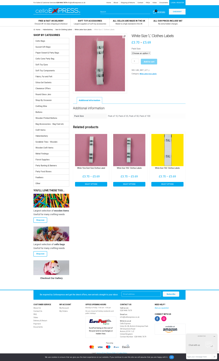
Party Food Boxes (43, 171)
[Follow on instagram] (163, 318)
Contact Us (37, 311)
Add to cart (149, 61)
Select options (91, 184)
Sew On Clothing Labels (63, 30)
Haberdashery (48, 30)
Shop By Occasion (43, 100)
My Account (64, 308)
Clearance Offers (43, 88)
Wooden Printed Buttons (46, 118)
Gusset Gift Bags (43, 47)
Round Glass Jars (43, 94)
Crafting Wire (41, 106)
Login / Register (177, 3)
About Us (37, 308)
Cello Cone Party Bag (44, 58)
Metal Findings (42, 153)
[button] (124, 36)
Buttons (38, 112)
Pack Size (136, 48)
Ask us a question (162, 308)
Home (108, 3)
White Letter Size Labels (83, 30)
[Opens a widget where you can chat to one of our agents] (201, 346)
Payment (37, 324)
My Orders (63, 311)
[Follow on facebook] (157, 318)
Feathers (39, 177)
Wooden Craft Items (44, 148)
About (116, 3)
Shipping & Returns (128, 3)
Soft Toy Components (45, 70)
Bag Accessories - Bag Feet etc (49, 124)
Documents (163, 3)
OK (171, 357)
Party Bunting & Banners (46, 165)
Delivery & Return (40, 321)
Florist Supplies (42, 159)
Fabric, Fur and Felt (43, 76)
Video (154, 3)
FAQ (35, 314)
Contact (140, 3)
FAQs (148, 3)
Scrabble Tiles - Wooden (46, 142)
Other (37, 183)
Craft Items (40, 130)
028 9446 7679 (126, 310)
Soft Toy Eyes (41, 64)
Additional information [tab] (89, 100)
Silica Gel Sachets (43, 82)
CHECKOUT (177, 12)
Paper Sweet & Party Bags (47, 53)
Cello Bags (40, 41)
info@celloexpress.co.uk (76, 3)
